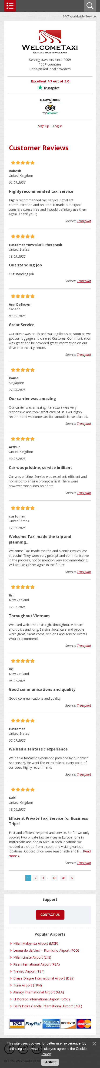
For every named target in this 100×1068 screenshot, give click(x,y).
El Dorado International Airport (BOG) (41, 999)
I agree (50, 1062)
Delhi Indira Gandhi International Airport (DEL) (47, 1006)
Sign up (43, 126)
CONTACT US (50, 915)
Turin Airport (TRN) (27, 985)
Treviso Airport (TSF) (28, 971)
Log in (57, 126)
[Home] (50, 55)
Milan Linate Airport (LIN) (32, 957)
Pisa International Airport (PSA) (36, 964)
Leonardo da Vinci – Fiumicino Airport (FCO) (46, 950)
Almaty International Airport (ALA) (38, 992)
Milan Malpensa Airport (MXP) (35, 943)
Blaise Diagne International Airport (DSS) (43, 978)
